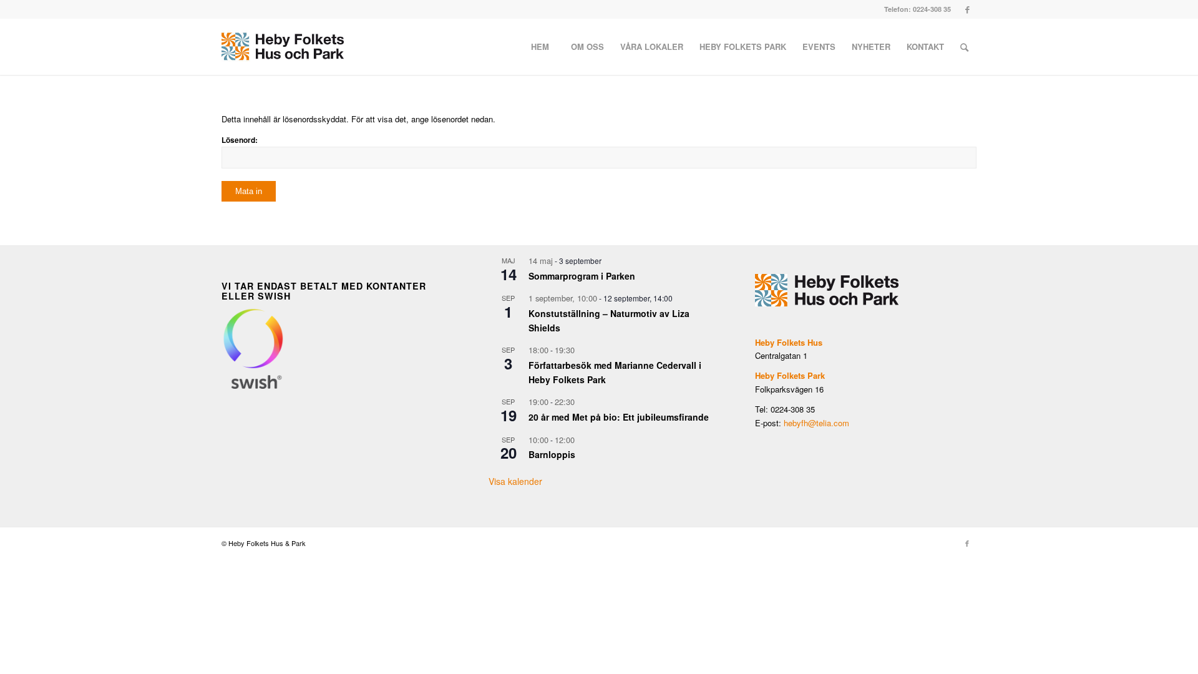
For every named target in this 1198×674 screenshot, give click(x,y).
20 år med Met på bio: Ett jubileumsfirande (618, 417)
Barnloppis (551, 454)
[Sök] (964, 47)
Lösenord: (240, 140)
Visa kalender (515, 481)
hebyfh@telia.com (816, 423)
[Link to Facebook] (967, 9)
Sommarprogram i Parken (581, 276)
